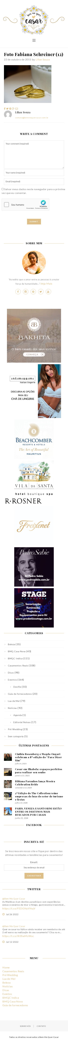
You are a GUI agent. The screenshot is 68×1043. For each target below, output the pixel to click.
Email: (34, 862)
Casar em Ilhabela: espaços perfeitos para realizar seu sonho (38, 771)
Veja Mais (46, 283)
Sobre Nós (25, 1026)
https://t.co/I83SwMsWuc (18, 935)
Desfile (17, 686)
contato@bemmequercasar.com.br (31, 117)
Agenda (17, 715)
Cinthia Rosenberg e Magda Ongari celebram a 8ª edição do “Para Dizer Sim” (38, 757)
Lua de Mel (14, 701)
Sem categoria (16, 736)
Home (6, 967)
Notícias (12, 708)
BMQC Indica (15, 658)
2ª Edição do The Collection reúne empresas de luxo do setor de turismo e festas (39, 796)
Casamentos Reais (18, 665)
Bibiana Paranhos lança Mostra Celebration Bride (35, 783)
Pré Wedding (15, 729)
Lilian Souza (43, 59)
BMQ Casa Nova (17, 651)
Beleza (11, 644)
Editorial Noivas (22, 722)
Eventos (12, 679)
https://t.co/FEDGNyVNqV (18, 908)
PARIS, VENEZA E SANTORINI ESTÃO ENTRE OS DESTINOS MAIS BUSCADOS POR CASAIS (38, 811)
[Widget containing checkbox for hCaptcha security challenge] (25, 205)
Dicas (11, 672)
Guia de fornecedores (20, 694)
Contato (41, 1026)
